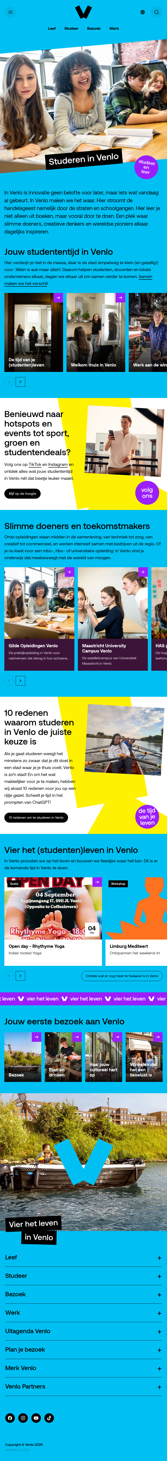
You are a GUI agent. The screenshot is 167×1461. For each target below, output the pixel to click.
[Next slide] (20, 382)
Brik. (27, 1450)
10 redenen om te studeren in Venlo (36, 817)
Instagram (58, 464)
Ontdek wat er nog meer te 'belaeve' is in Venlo (122, 976)
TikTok (35, 464)
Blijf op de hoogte (22, 493)
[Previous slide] (9, 382)
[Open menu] (10, 12)
